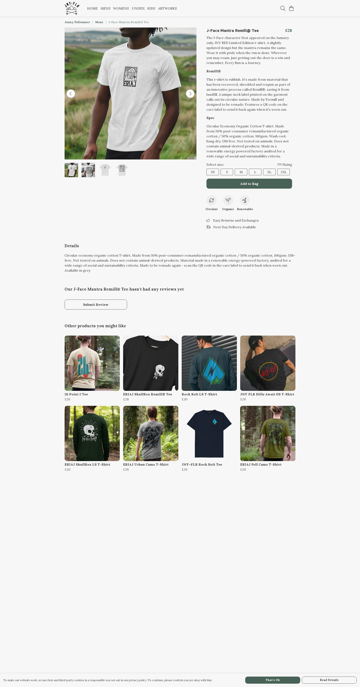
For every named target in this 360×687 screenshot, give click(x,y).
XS (213, 172)
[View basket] (291, 8)
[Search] (283, 8)
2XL (284, 172)
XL (269, 172)
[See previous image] (71, 93)
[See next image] (190, 93)
